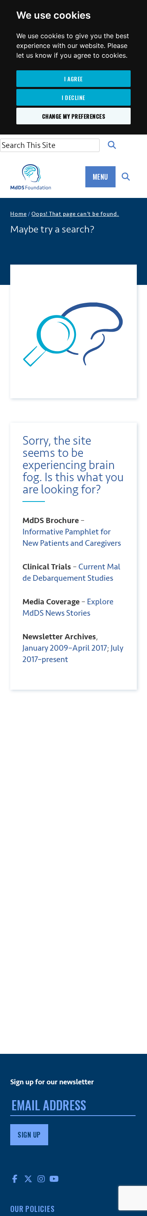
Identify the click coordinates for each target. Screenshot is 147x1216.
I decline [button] (73, 97)
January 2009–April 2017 (64, 648)
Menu (100, 177)
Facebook (15, 1178)
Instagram (41, 1178)
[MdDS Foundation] (30, 177)
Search (111, 145)
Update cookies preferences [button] (46, 1213)
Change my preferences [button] (73, 116)
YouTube (54, 1178)
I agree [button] (73, 78)
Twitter (28, 1178)
